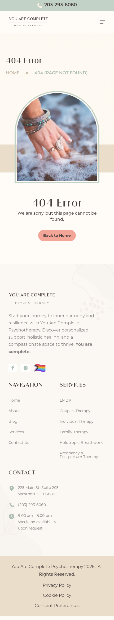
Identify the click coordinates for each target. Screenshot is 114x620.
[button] (102, 22)
